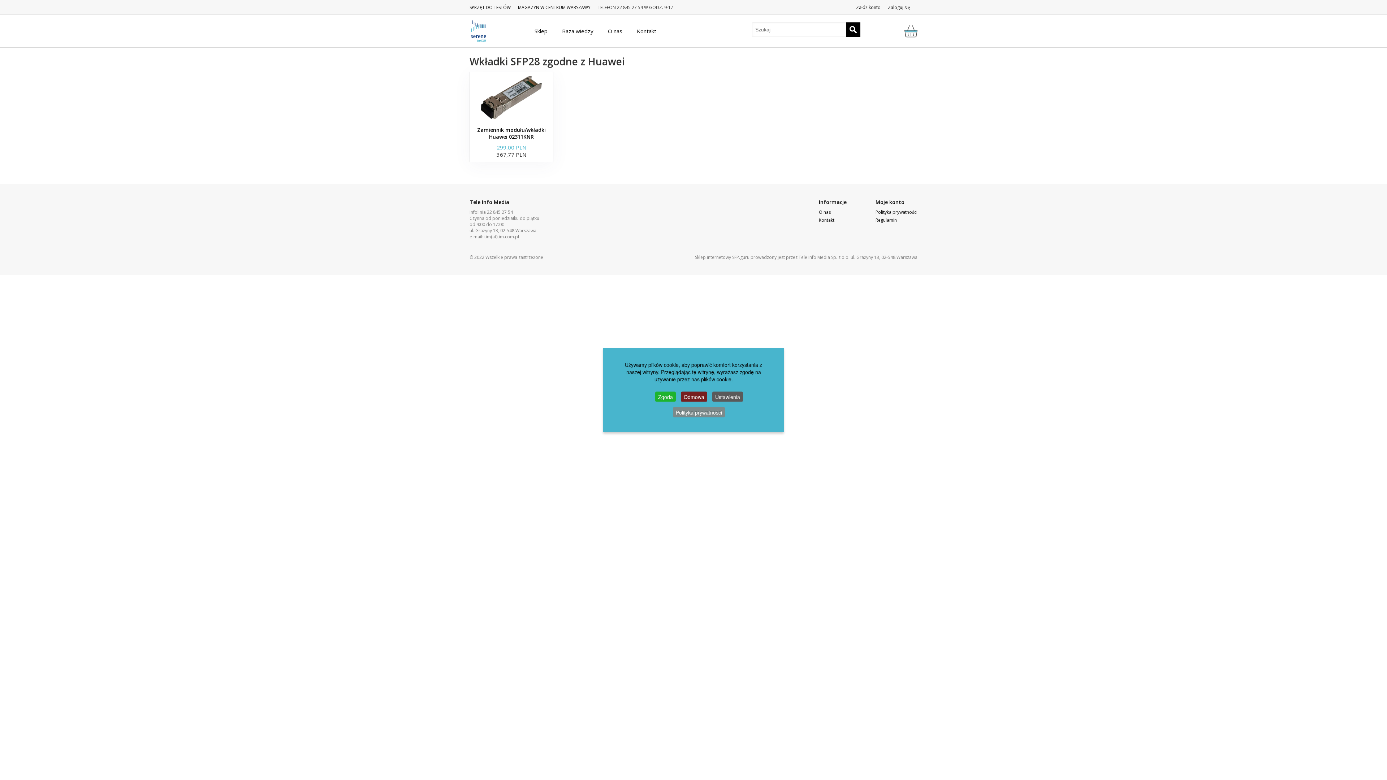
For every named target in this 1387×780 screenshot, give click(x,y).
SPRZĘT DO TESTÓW (490, 7)
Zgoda (665, 396)
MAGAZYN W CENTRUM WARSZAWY (554, 7)
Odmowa (694, 396)
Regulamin (886, 220)
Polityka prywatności (896, 212)
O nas (825, 212)
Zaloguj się (899, 7)
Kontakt (826, 220)
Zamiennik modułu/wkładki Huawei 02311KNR (511, 133)
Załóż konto (868, 7)
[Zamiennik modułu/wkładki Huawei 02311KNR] (511, 97)
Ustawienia (727, 396)
